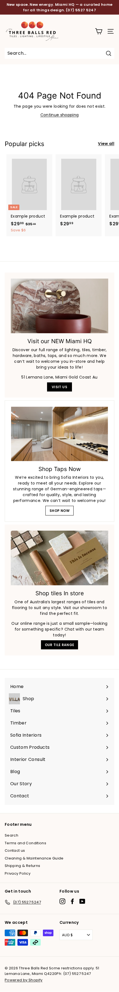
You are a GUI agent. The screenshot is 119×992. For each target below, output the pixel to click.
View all (106, 143)
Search (11, 835)
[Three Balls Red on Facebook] (72, 901)
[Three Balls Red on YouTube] (82, 901)
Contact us (15, 850)
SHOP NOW (59, 510)
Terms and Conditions (25, 843)
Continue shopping (59, 115)
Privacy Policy (17, 873)
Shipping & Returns (22, 865)
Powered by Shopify (23, 980)
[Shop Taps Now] (59, 434)
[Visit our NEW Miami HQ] (59, 306)
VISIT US (59, 387)
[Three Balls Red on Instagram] (62, 901)
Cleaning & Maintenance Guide (34, 858)
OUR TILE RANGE (59, 644)
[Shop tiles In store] (59, 558)
